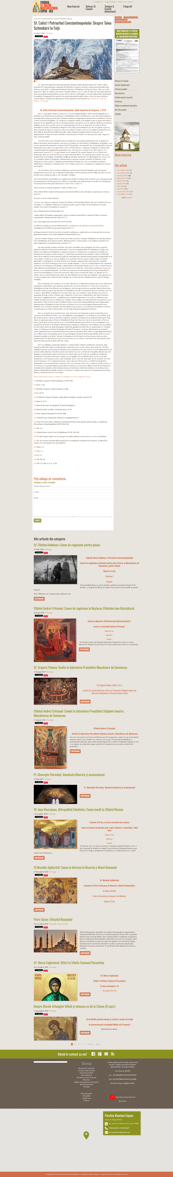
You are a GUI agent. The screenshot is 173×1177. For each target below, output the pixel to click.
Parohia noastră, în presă (123, 97)
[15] (63, 254)
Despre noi (122, 2)
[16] (42, 261)
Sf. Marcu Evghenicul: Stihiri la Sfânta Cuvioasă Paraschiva (69, 962)
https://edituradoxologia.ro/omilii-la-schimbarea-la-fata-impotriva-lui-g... (62, 377)
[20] (35, 463)
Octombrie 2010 (123, 170)
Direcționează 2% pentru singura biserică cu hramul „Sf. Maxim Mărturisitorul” (127, 34)
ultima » (98, 1044)
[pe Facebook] (94, 1054)
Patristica (118, 101)
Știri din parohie (120, 109)
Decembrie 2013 (123, 173)
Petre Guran (63, 924)
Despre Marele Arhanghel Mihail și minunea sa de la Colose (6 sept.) (74, 1006)
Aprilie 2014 (121, 184)
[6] (51, 173)
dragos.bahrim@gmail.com (119, 1132)
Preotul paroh (98, 2)
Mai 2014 (120, 186)
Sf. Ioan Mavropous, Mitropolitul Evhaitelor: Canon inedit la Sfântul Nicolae (78, 809)
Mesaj (36, 497)
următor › (129, 198)
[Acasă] (45, 6)
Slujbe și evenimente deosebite (126, 105)
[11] (72, 228)
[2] (102, 150)
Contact (130, 2)
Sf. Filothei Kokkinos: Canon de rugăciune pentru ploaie (67, 544)
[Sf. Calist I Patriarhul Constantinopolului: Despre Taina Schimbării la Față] (73, 59)
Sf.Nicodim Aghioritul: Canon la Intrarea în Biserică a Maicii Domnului (75, 867)
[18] (107, 270)
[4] (81, 155)
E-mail (36, 492)
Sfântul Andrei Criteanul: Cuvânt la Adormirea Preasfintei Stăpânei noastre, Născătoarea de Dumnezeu (79, 713)
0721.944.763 (113, 1128)
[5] (54, 162)
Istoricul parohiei (121, 89)
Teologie (49, 33)
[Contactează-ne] (106, 1054)
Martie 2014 (121, 181)
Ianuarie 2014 (122, 175)
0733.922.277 (124, 1128)
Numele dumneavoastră (42, 486)
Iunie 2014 (121, 189)
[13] (69, 243)
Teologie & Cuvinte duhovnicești (110, 9)
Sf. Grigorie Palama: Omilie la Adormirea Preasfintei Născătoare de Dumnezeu (80, 667)
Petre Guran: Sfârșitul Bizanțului (53, 919)
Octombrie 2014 (123, 194)
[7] (81, 184)
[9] (66, 207)
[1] (111, 120)
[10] (65, 217)
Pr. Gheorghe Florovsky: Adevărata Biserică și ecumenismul (69, 774)
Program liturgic (110, 2)
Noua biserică (73, 6)
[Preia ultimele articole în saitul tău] (113, 1054)
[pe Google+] (100, 1054)
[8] (39, 194)
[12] (35, 428)
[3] (52, 152)
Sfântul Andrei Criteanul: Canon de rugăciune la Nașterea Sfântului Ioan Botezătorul (84, 608)
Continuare (39, 598)
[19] (88, 286)
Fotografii (127, 6)
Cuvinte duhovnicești (122, 84)
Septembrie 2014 (123, 192)
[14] (68, 249)
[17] (79, 263)
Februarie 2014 (122, 178)
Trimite (37, 520)
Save (46, 36)
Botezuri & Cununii (91, 7)
